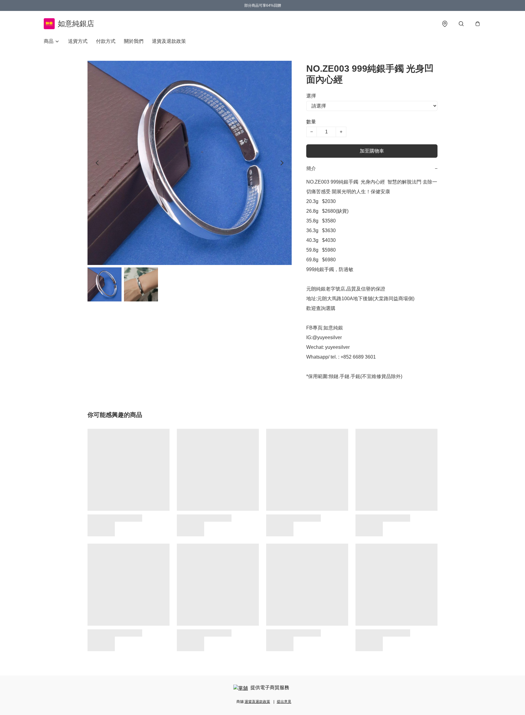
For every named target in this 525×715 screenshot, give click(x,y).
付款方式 (105, 41)
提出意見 (284, 702)
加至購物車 (372, 150)
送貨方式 (78, 41)
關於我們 (133, 41)
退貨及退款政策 (169, 41)
